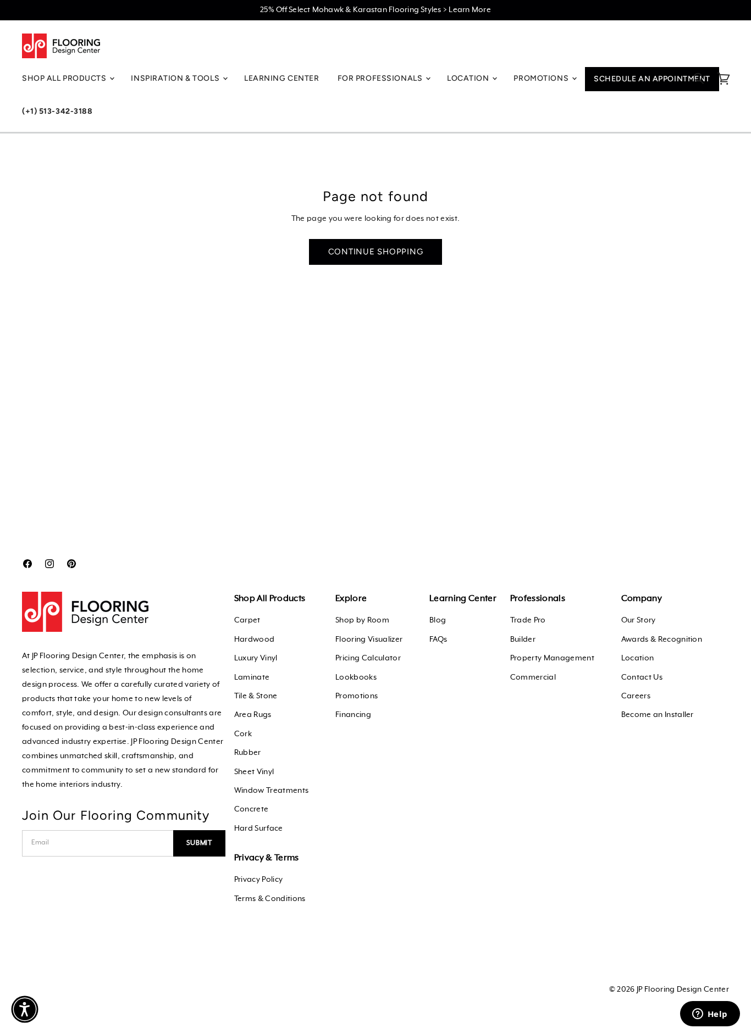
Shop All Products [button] (65, 78)
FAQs (438, 639)
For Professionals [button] (381, 78)
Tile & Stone (256, 696)
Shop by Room (362, 620)
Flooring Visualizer (368, 639)
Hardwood (254, 639)
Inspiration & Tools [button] (176, 78)
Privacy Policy (258, 879)
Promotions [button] (541, 78)
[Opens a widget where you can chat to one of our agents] (710, 1015)
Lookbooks (356, 677)
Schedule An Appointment (652, 79)
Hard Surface (258, 828)
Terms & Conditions (270, 898)
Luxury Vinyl (256, 658)
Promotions (356, 696)
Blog (437, 620)
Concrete (251, 809)
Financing (353, 714)
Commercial (533, 677)
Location (637, 658)
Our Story (638, 620)
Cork (243, 734)
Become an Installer (657, 714)
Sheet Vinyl (254, 772)
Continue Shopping (375, 252)
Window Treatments (271, 790)
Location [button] (469, 78)
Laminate (252, 677)
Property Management (552, 658)
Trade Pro (528, 620)
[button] (24, 1009)
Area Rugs (253, 714)
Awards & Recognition (661, 639)
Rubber (247, 752)
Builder (522, 639)
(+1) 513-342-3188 (57, 111)
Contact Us (641, 677)
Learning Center (281, 78)
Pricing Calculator (368, 658)
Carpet (247, 620)
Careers (635, 696)
